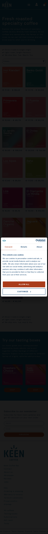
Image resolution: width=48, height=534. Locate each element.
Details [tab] (24, 247)
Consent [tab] (9, 247)
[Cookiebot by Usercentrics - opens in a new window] (35, 240)
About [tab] (39, 247)
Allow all (24, 284)
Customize (22, 291)
